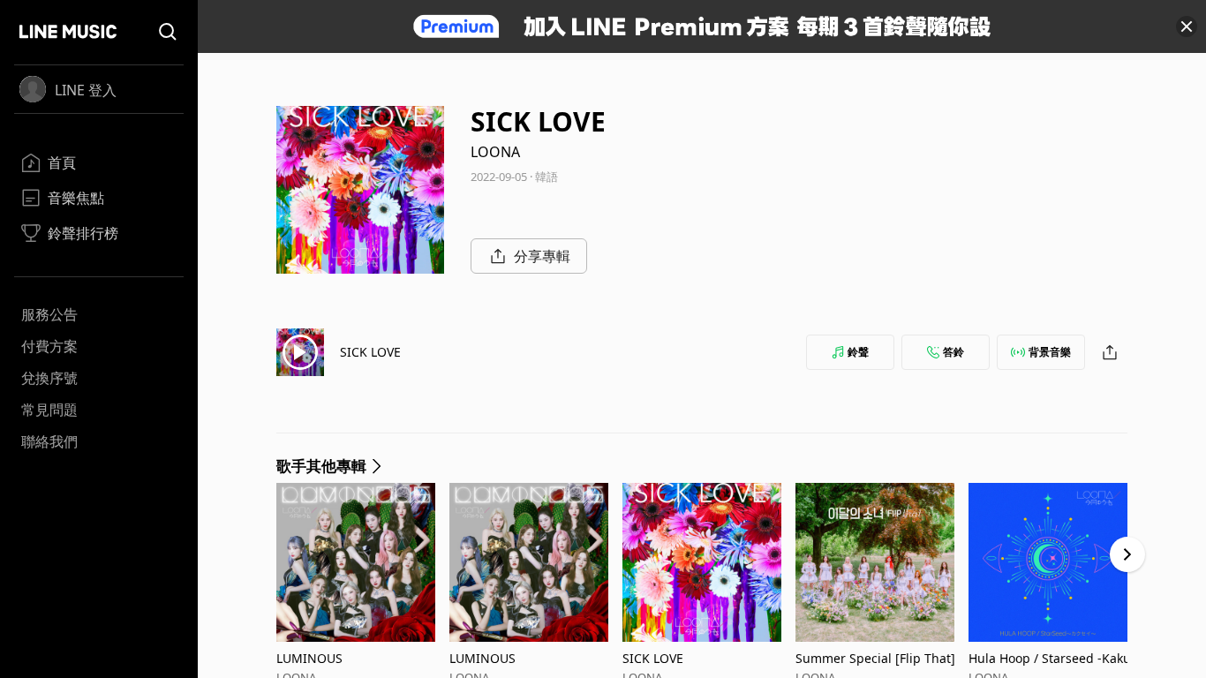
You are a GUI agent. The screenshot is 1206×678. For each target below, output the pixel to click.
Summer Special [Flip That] (875, 658)
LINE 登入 (86, 90)
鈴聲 (858, 351)
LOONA (495, 152)
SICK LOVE (370, 351)
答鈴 (953, 351)
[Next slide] (1127, 554)
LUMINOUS (309, 658)
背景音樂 (1050, 351)
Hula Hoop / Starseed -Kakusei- (1053, 658)
